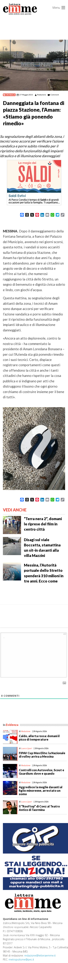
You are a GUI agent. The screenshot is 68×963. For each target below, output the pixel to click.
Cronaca (10, 95)
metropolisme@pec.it (21, 959)
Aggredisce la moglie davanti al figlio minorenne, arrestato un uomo (40, 790)
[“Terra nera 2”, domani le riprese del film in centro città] (12, 525)
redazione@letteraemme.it (40, 955)
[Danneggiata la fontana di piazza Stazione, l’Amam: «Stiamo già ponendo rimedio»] (34, 65)
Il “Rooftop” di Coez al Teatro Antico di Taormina (39, 808)
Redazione (41, 95)
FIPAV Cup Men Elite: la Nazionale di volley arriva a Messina (42, 754)
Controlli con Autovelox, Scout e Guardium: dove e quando (41, 771)
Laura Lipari (26, 748)
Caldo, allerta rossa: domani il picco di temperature (39, 737)
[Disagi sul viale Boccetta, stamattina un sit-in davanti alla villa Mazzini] (12, 546)
